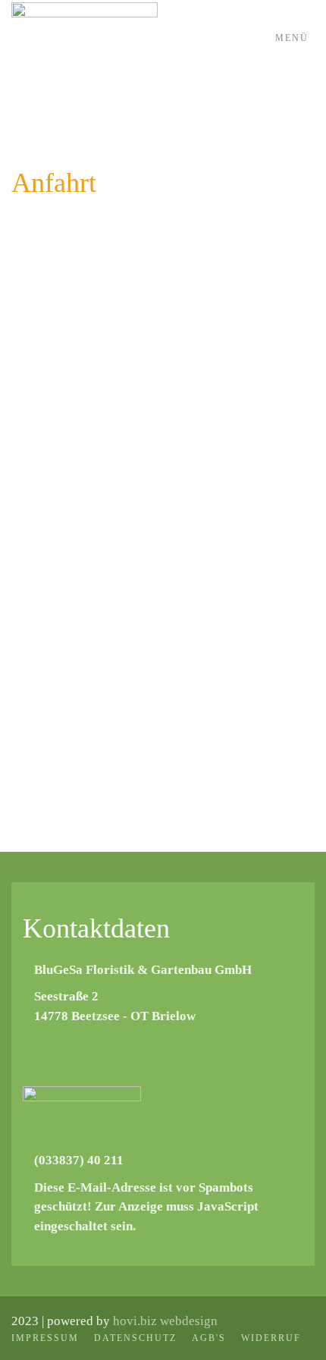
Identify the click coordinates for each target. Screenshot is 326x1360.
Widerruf (271, 1338)
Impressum (45, 1338)
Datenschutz (135, 1338)
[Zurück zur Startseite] (84, 38)
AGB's (209, 1338)
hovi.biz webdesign (165, 1321)
